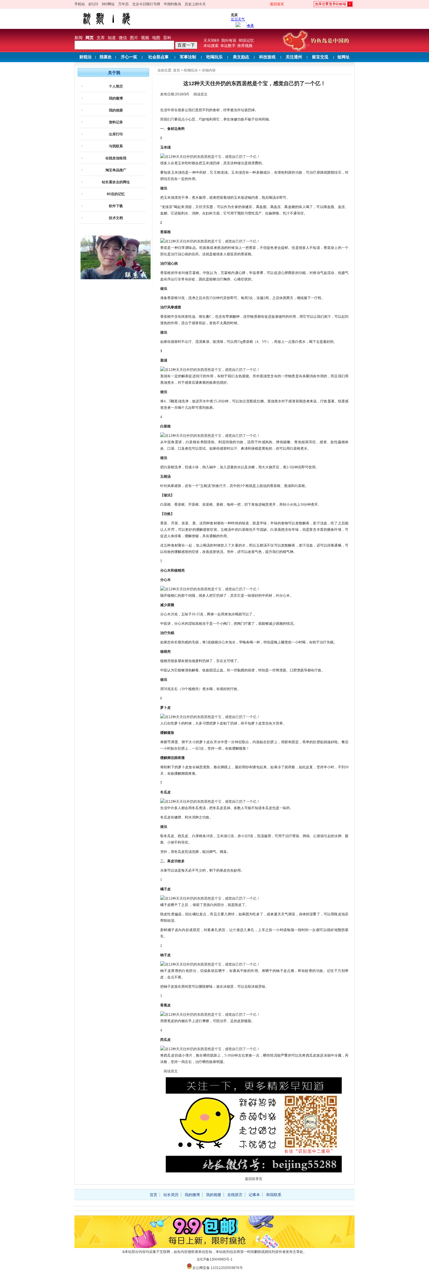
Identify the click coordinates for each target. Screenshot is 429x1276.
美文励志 (241, 57)
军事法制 (188, 57)
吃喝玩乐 (214, 57)
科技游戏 (267, 57)
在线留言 (235, 1195)
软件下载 (116, 206)
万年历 (123, 4)
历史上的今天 (195, 4)
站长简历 (171, 1195)
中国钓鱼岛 (172, 4)
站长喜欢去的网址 (116, 182)
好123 (93, 4)
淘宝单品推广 (115, 170)
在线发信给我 (115, 158)
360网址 (108, 4)
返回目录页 (253, 1179)
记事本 (254, 1195)
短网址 (343, 57)
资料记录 (116, 122)
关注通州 (294, 57)
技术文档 (116, 218)
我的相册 (116, 110)
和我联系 (273, 1195)
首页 (176, 70)
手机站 (79, 4)
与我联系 (116, 146)
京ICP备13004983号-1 (215, 1259)
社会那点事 (158, 57)
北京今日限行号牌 (146, 4)
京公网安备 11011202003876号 (217, 1268)
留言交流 (320, 57)
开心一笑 (129, 57)
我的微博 (116, 98)
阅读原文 (200, 94)
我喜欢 (106, 57)
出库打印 (116, 134)
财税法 (85, 57)
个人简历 (116, 86)
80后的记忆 (116, 194)
